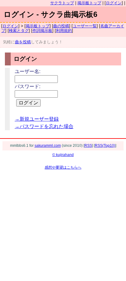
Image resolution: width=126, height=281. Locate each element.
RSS (88, 145)
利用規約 (64, 30)
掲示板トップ (89, 3)
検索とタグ (19, 30)
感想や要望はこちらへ (63, 167)
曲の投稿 (61, 26)
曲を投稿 (23, 42)
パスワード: (27, 86)
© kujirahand (63, 155)
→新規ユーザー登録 (37, 119)
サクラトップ (62, 3)
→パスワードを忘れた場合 (44, 126)
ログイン (114, 3)
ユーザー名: (27, 71)
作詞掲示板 (42, 30)
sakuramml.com (48, 145)
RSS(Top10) (105, 145)
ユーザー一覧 (85, 26)
